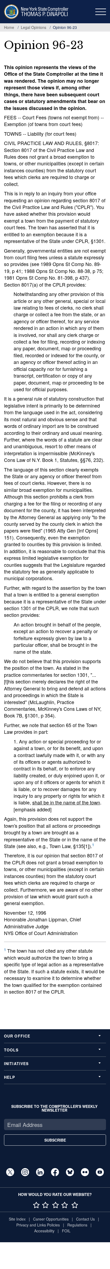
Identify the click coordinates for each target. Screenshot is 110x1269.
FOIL (66, 1230)
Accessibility (44, 1230)
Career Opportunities (51, 1219)
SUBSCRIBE (55, 1140)
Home (9, 27)
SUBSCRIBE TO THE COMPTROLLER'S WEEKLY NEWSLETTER (54, 1108)
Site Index (17, 1219)
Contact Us (85, 1219)
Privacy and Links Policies (38, 1225)
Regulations (77, 1225)
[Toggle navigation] (100, 11)
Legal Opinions (33, 27)
